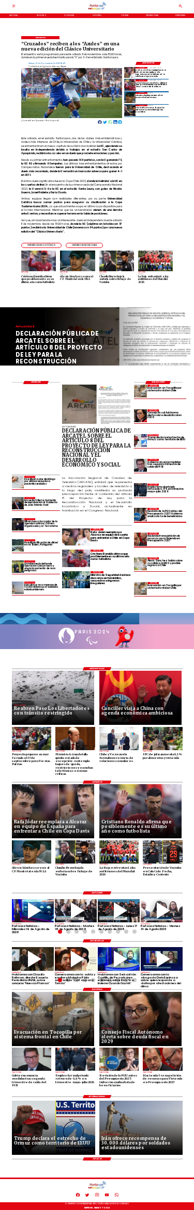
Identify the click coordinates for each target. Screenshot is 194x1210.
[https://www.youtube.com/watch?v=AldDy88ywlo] (119, 959)
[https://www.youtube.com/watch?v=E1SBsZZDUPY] (76, 959)
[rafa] (130, 72)
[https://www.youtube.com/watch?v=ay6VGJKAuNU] (162, 959)
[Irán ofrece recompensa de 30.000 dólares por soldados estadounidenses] (18, 587)
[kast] (18, 503)
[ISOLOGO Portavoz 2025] (97, 9)
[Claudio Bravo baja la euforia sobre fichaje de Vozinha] (130, 110)
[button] (41, 245)
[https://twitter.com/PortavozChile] (87, 1196)
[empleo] (140, 490)
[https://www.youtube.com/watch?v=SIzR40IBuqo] (162, 911)
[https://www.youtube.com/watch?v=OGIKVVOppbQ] (33, 911)
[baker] (18, 545)
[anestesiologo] (18, 482)
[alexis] (130, 97)
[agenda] (18, 524)
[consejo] (140, 415)
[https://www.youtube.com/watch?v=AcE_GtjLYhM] (76, 911)
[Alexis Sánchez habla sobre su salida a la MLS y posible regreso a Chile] (140, 563)
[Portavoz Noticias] (14, 7)
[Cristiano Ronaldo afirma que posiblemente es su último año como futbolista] (130, 84)
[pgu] (140, 514)
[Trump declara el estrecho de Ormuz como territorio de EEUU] (140, 440)
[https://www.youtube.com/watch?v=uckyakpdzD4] (119, 911)
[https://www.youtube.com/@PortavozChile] (107, 1196)
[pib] (140, 465)
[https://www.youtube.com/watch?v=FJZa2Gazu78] (33, 959)
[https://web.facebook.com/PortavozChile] (78, 1196)
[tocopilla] (140, 391)
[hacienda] (140, 539)
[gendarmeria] (18, 566)
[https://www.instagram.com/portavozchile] (97, 1196)
